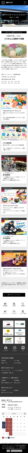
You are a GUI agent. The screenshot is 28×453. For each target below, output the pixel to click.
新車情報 (3, 360)
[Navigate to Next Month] (25, 414)
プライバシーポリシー (13, 443)
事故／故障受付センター (7, 382)
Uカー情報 (16, 360)
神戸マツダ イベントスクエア (14, 294)
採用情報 (16, 390)
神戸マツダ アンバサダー (7, 392)
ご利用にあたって (22, 443)
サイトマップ (4, 443)
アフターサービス (5, 370)
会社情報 (3, 390)
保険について (4, 362)
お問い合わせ (17, 382)
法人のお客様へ (17, 362)
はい (8, 450)
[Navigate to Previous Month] (3, 414)
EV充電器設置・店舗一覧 (7, 372)
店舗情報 (3, 380)
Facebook (6, 350)
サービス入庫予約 (18, 370)
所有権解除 (16, 380)
